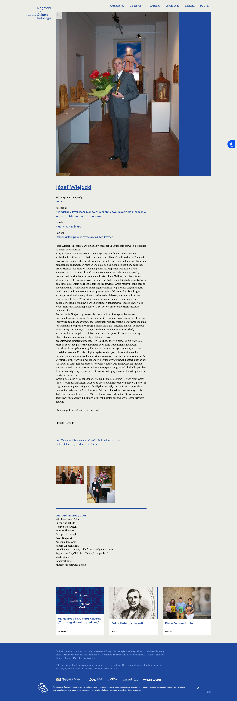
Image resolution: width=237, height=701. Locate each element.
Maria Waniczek (64, 557)
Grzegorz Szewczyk (66, 534)
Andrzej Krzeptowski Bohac (71, 565)
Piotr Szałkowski (65, 530)
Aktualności (117, 5)
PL (201, 5)
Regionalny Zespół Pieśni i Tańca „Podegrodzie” (82, 553)
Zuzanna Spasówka (66, 542)
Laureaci (154, 5)
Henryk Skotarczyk (66, 527)
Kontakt (190, 5)
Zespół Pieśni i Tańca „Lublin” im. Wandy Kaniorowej (85, 549)
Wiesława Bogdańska (67, 519)
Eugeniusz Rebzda (65, 523)
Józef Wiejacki (64, 538)
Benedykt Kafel (64, 561)
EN (208, 5)
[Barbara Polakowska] (70, 475)
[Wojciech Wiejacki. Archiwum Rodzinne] (101, 484)
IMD (209, 692)
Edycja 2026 (172, 5)
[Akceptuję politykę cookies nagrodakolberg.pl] (198, 689)
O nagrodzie (137, 5)
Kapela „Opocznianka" (67, 546)
